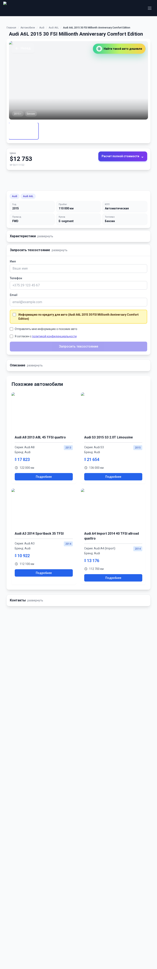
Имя (13, 261)
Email (13, 295)
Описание (26, 365)
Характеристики (31, 236)
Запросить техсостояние (38, 250)
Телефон (16, 278)
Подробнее (44, 476)
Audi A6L (54, 27)
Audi (41, 27)
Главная (11, 27)
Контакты (26, 600)
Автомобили (27, 27)
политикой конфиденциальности (54, 336)
